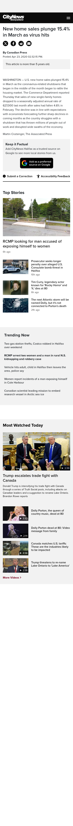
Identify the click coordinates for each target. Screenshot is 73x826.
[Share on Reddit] (21, 43)
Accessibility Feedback (55, 176)
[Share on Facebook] (13, 43)
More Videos (11, 577)
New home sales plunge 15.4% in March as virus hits (36, 32)
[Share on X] (5, 43)
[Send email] (29, 43)
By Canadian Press (15, 52)
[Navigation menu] (68, 17)
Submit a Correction (19, 176)
